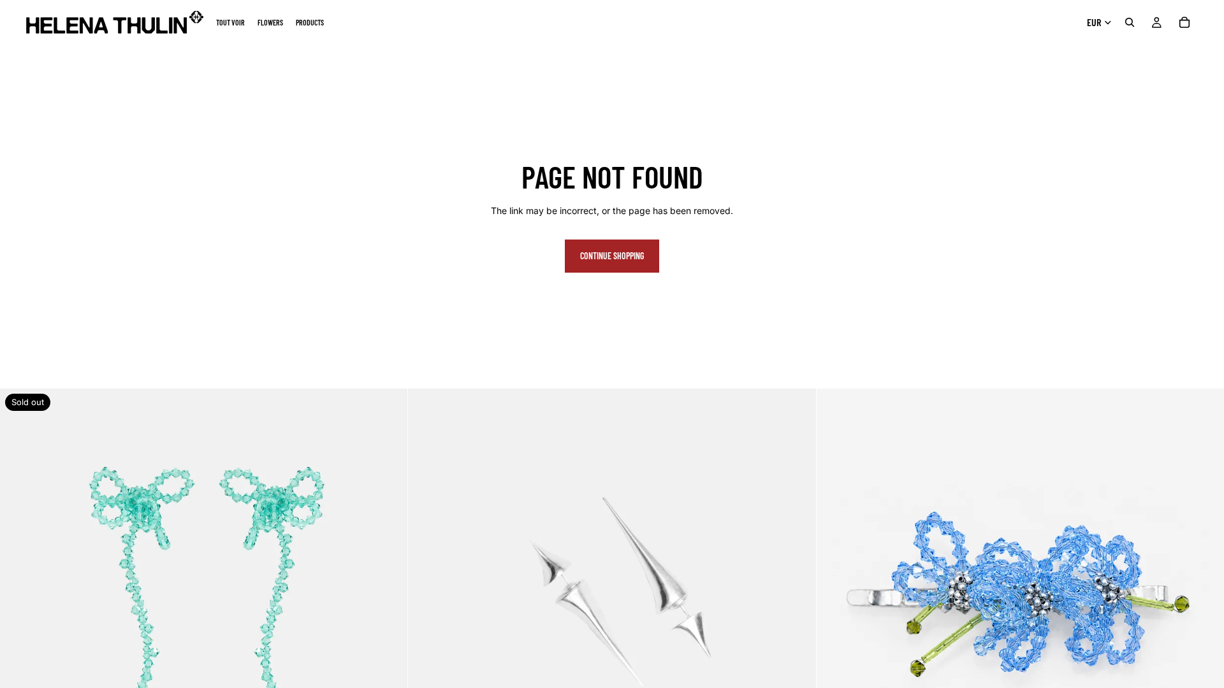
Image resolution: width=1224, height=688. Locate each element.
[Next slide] (388, 592)
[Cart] (1184, 22)
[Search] (1130, 22)
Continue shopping (612, 255)
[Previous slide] (19, 592)
